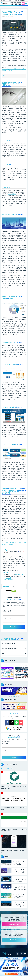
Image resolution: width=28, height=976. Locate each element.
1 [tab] (9, 696)
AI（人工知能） (12, 194)
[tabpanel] (14, 691)
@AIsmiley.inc (6, 572)
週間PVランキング (5, 768)
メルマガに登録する (8, 580)
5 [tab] (16, 696)
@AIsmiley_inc (19, 574)
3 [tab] (13, 696)
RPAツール (12, 586)
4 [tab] (14, 696)
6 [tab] (18, 696)
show (24, 76)
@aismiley (9, 578)
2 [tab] (11, 696)
